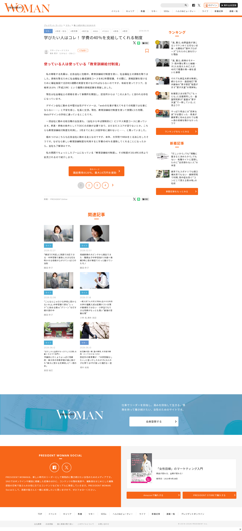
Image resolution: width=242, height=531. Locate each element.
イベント (115, 11)
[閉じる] (240, 529)
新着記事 (219, 11)
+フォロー (83, 50)
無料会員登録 (230, 5)
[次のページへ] (112, 185)
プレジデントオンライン (192, 513)
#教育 (125, 31)
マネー (154, 11)
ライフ (205, 11)
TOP (40, 513)
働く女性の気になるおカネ (85, 25)
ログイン (213, 5)
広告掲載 (49, 524)
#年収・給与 (60, 31)
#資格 (115, 31)
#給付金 (85, 31)
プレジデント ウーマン (53, 25)
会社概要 (37, 524)
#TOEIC (105, 31)
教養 (143, 11)
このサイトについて (86, 524)
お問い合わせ (103, 524)
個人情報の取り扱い (65, 524)
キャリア (130, 11)
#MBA (95, 31)
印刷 (146, 43)
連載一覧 (233, 11)
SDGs (166, 11)
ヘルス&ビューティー (186, 11)
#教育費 (74, 31)
